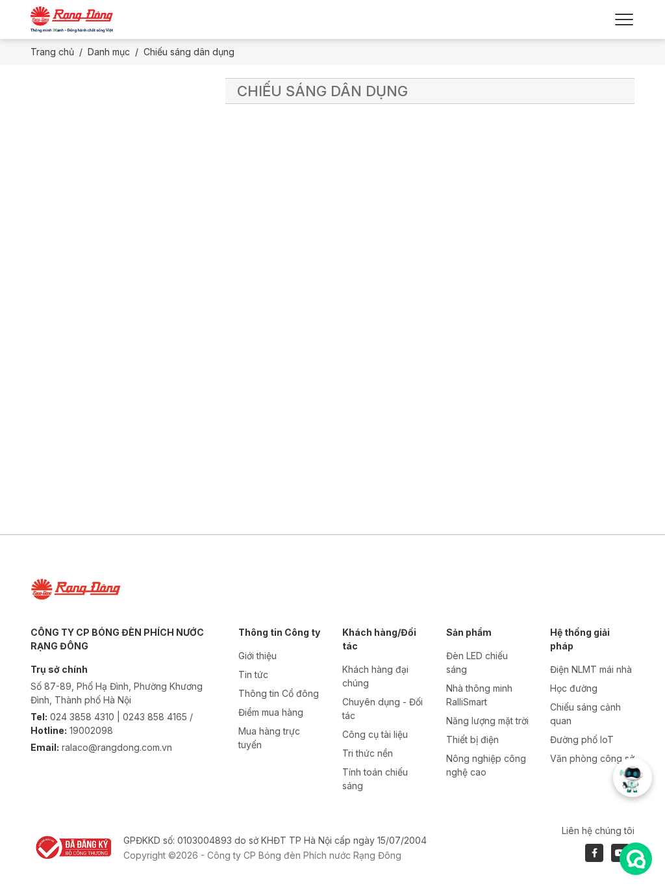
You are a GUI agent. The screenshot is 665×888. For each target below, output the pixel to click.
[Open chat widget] (636, 858)
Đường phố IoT (582, 739)
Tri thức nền (367, 753)
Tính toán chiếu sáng (375, 778)
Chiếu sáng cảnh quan (585, 713)
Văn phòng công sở (592, 758)
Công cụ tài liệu (375, 734)
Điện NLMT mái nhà (591, 669)
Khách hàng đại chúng (375, 676)
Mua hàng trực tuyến (269, 737)
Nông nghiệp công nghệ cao (486, 765)
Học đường (573, 688)
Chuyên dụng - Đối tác (382, 708)
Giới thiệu (257, 655)
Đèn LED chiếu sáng (477, 662)
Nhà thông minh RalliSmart (479, 695)
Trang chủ (52, 51)
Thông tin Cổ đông (278, 693)
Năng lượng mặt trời (487, 720)
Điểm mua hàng (270, 712)
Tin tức (253, 674)
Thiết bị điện (472, 739)
